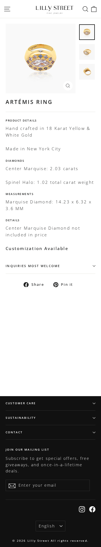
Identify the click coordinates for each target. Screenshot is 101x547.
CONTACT (14, 432)
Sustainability (21, 418)
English (47, 526)
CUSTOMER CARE (21, 403)
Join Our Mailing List (27, 449)
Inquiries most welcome (33, 266)
